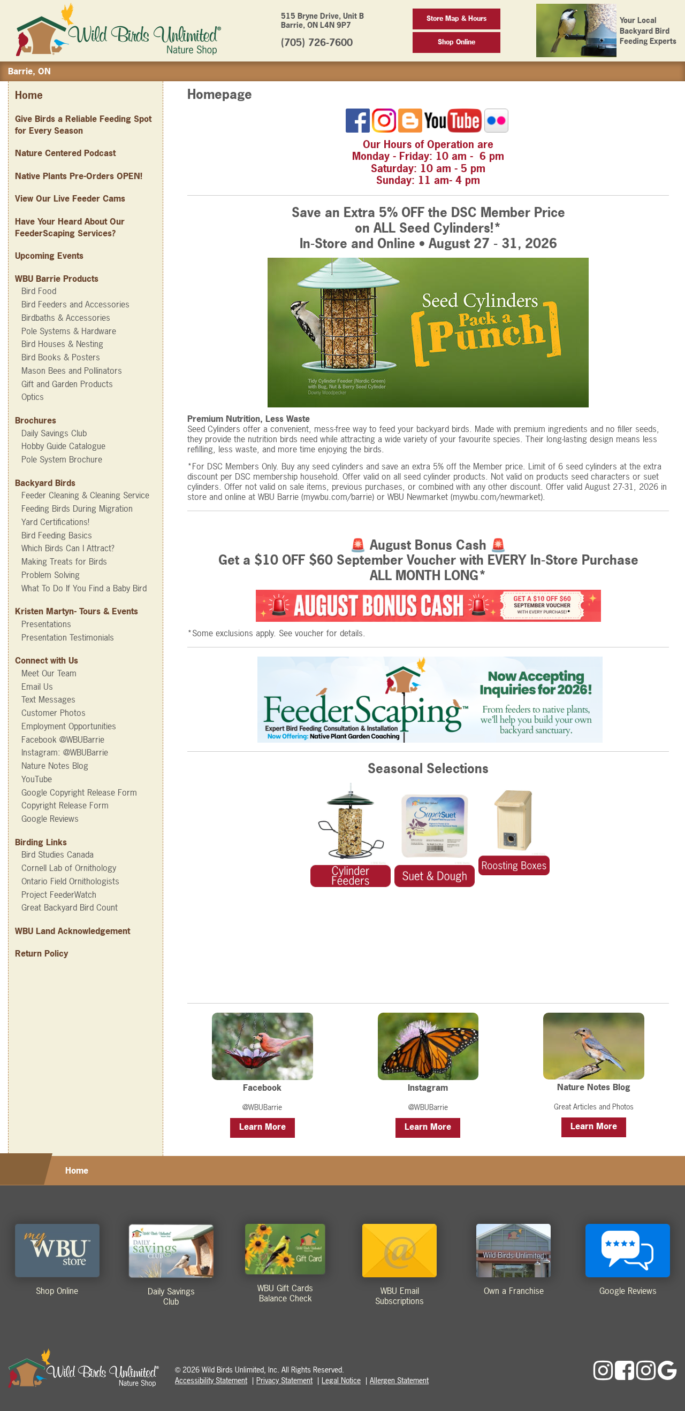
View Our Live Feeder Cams (70, 198)
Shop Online (456, 42)
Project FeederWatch (58, 894)
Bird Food (38, 291)
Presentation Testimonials (67, 637)
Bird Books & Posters (60, 357)
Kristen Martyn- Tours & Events (76, 611)
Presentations (46, 624)
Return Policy (41, 953)
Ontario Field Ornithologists (70, 881)
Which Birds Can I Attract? (68, 548)
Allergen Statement (399, 1380)
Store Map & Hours (456, 18)
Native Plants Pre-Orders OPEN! (78, 176)
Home (29, 95)
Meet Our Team (49, 673)
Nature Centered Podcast (65, 153)
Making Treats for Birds (64, 561)
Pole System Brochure (61, 459)
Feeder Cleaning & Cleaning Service (85, 495)
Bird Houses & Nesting (62, 344)
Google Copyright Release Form (79, 792)
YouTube (36, 779)
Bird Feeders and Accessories (75, 304)
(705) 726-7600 (317, 42)
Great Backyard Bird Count (69, 907)
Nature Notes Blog (54, 766)
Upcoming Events (49, 255)
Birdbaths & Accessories (65, 317)
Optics (32, 397)
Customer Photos (53, 713)
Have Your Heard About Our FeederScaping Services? (70, 227)
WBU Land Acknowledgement (72, 931)
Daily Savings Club (54, 433)
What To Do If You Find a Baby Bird (84, 588)
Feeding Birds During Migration (77, 508)
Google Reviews (50, 818)
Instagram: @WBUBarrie (64, 752)
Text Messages (48, 699)
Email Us (37, 686)
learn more (262, 1126)
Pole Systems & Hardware (68, 331)
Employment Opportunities (68, 726)
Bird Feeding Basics (56, 535)
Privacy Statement (284, 1380)
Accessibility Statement (211, 1380)
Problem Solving (50, 575)
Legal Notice (341, 1380)
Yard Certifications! (55, 522)
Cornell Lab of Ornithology (68, 868)
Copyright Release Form (65, 805)
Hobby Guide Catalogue (63, 446)
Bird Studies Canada (57, 854)
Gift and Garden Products (67, 384)
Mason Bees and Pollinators (71, 370)
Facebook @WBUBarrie (62, 739)
